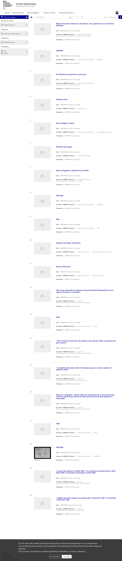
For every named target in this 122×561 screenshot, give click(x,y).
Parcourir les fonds (49, 13)
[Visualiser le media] (42, 453)
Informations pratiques (66, 13)
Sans (5, 51)
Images (6, 53)
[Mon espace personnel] (117, 12)
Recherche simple (18, 13)
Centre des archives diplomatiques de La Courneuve (19, 33)
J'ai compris (66, 556)
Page (70, 17)
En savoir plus (54, 556)
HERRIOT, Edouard (9, 25)
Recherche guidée (32, 13)
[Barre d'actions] (120, 17)
